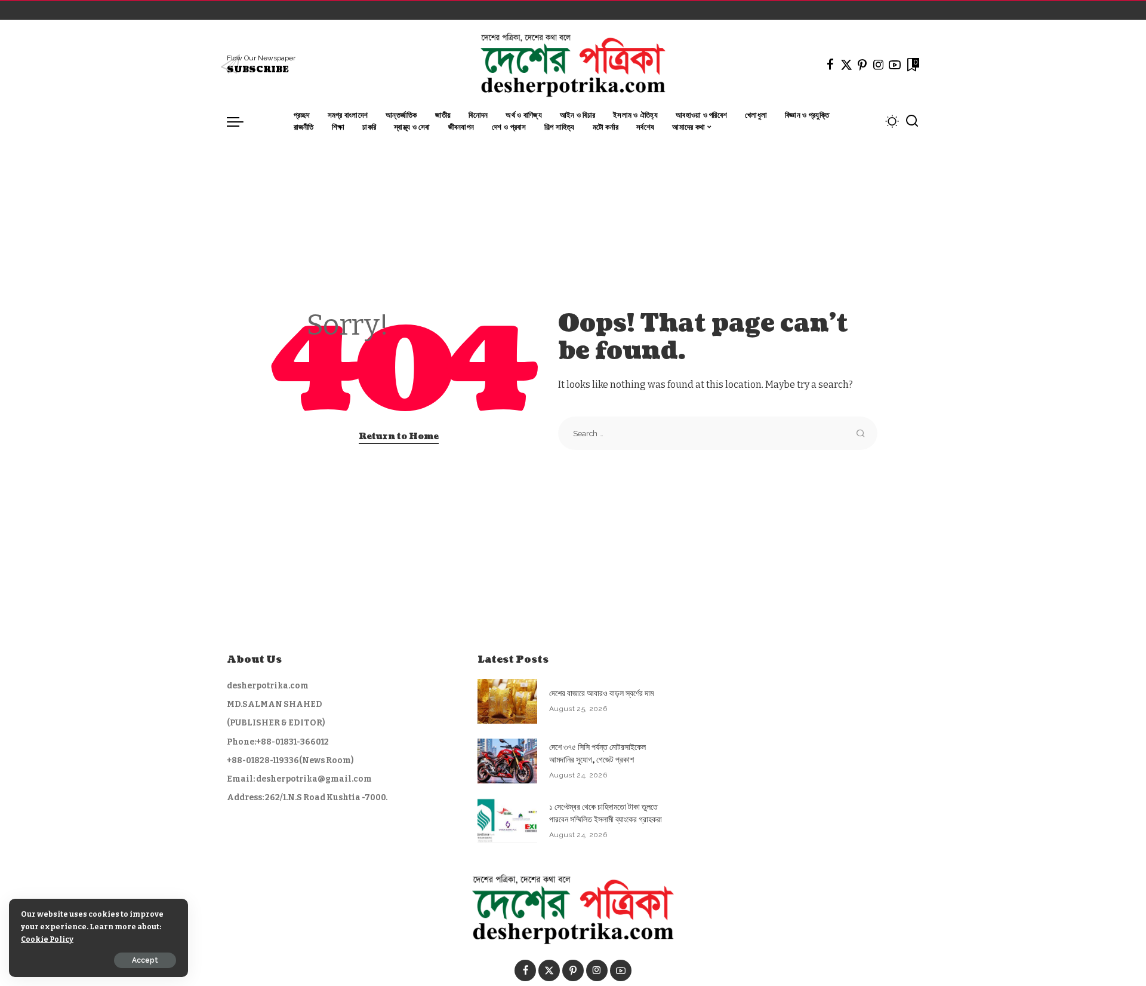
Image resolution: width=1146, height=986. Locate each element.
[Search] (912, 121)
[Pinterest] (862, 64)
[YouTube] (895, 64)
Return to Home (399, 436)
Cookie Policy (47, 939)
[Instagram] (879, 64)
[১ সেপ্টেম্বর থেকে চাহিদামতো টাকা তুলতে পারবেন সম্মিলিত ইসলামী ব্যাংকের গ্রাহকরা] (507, 820)
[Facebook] (830, 64)
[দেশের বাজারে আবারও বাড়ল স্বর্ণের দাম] (507, 701)
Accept (145, 960)
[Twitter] (846, 64)
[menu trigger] (241, 121)
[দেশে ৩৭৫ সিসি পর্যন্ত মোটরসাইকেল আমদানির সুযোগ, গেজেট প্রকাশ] (507, 761)
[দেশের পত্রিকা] (572, 64)
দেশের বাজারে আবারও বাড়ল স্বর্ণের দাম (601, 693)
